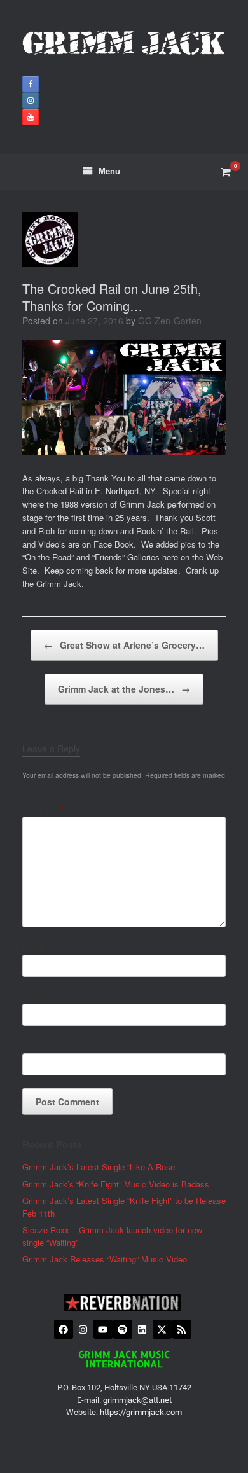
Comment (43, 809)
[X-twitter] (162, 1329)
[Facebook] (63, 1329)
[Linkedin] (142, 1329)
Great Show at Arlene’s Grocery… (124, 645)
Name (33, 946)
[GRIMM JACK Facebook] (30, 84)
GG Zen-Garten (170, 320)
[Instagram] (83, 1329)
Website (37, 1045)
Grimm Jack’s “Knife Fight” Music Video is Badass (115, 1184)
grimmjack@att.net (137, 1400)
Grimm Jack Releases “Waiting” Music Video (104, 1259)
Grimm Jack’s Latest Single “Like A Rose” (99, 1167)
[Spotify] (122, 1329)
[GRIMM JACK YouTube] (30, 117)
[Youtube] (103, 1329)
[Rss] (181, 1329)
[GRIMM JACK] (124, 43)
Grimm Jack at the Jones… (124, 688)
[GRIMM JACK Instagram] (30, 100)
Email (32, 996)
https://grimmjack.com (141, 1412)
